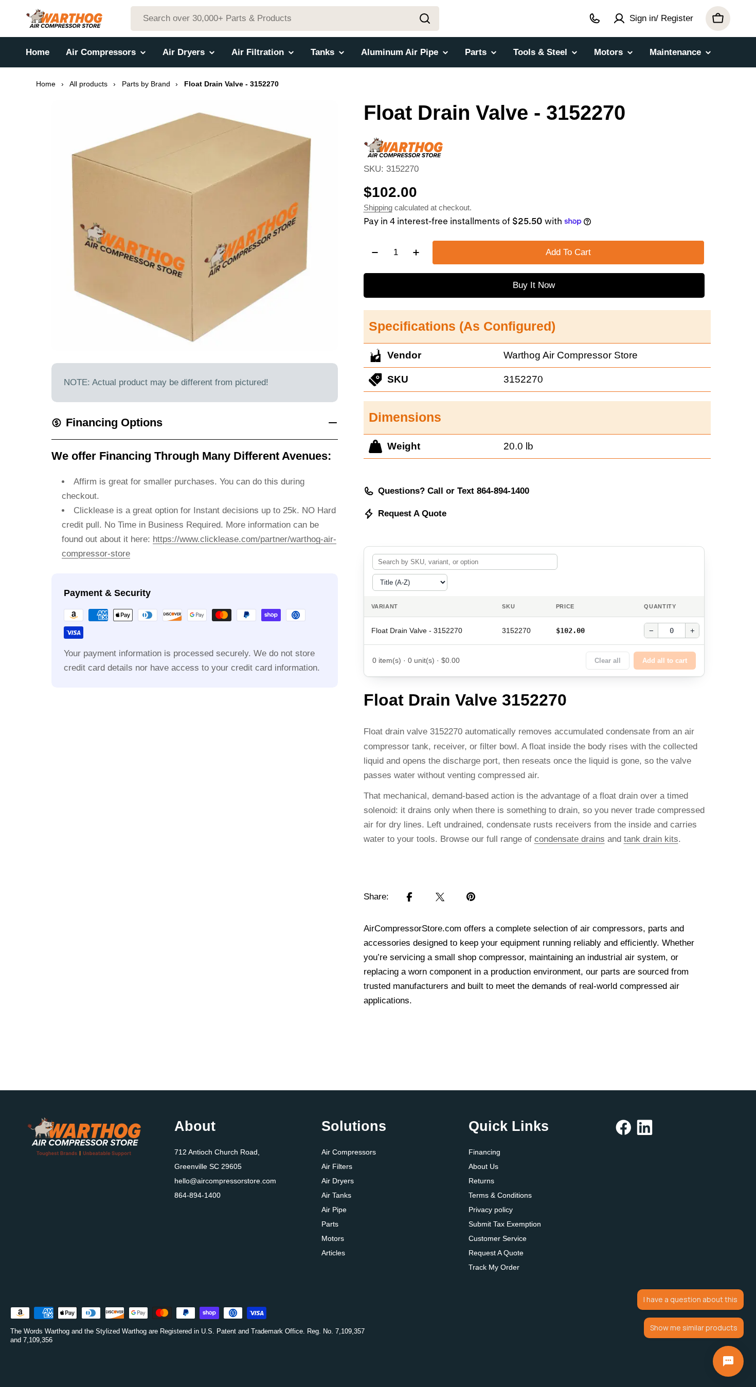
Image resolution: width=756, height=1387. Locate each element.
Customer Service (498, 1238)
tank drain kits (651, 839)
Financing (484, 1152)
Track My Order (494, 1267)
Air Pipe (334, 1209)
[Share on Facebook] (409, 897)
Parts (329, 1224)
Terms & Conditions (500, 1195)
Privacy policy (491, 1209)
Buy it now (534, 285)
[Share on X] (440, 897)
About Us (483, 1166)
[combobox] (285, 18)
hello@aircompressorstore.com (225, 1181)
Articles (333, 1253)
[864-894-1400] (594, 18)
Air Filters (336, 1166)
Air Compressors (348, 1152)
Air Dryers (337, 1181)
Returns (481, 1181)
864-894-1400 (197, 1195)
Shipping (378, 207)
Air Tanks (336, 1195)
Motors (332, 1238)
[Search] (425, 18)
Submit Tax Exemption (505, 1224)
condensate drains (569, 839)
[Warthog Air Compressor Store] (403, 144)
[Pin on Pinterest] (471, 897)
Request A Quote (412, 513)
